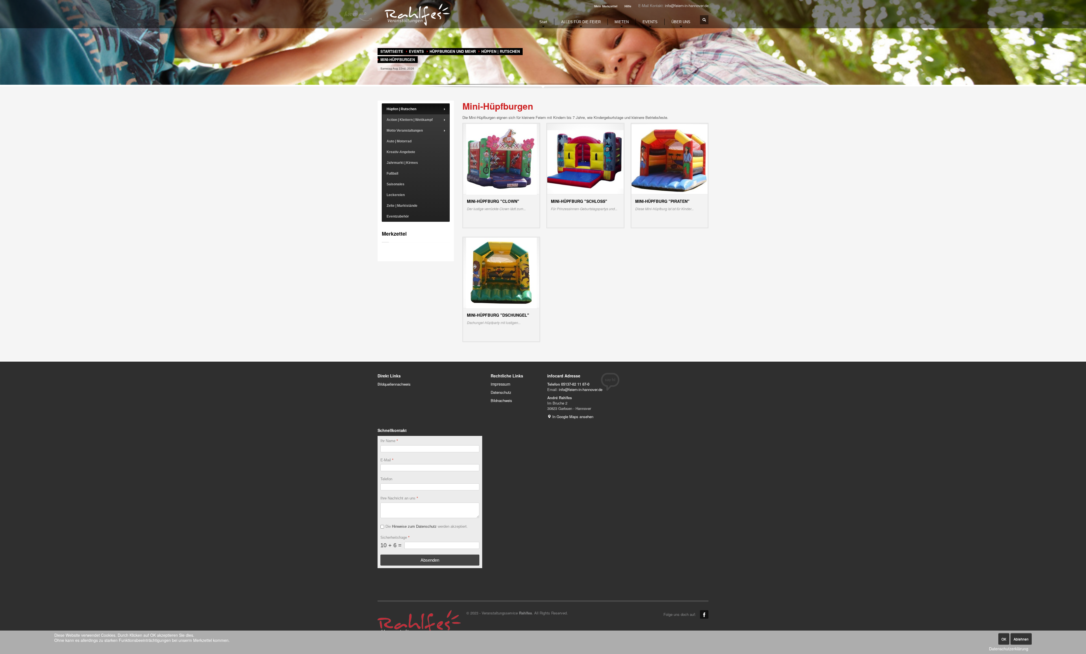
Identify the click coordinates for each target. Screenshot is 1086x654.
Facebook (704, 614)
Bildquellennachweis (394, 384)
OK (1003, 638)
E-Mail (386, 460)
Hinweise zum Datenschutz (414, 526)
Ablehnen (1021, 638)
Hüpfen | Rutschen (500, 51)
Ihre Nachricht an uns (399, 498)
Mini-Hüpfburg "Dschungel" (498, 315)
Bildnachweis (501, 400)
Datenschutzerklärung (1008, 648)
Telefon (386, 479)
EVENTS (416, 51)
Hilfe (627, 6)
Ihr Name (389, 441)
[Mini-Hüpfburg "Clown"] (501, 158)
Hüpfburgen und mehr (453, 51)
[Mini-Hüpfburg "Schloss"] (585, 158)
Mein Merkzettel (605, 6)
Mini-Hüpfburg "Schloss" (579, 201)
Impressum (500, 384)
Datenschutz (501, 392)
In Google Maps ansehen (572, 416)
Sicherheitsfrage (395, 537)
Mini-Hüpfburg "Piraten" (662, 201)
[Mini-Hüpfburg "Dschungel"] (501, 272)
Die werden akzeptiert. (426, 526)
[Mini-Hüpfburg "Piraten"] (669, 158)
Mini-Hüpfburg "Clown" (493, 201)
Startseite (391, 51)
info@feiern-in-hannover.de (686, 5)
